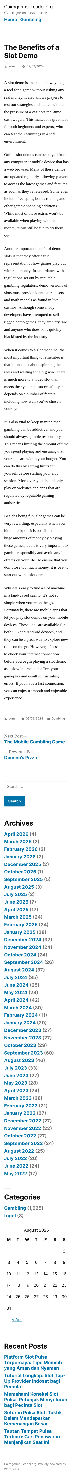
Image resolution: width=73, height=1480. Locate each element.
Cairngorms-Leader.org (28, 6)
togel (10, 1215)
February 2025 (21, 924)
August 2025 (19, 887)
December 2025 (22, 864)
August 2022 (19, 1151)
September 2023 (23, 1053)
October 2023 (20, 1045)
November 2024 (22, 947)
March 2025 (18, 917)
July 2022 (15, 1158)
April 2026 (16, 834)
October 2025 (20, 872)
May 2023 (15, 1083)
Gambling (30, 19)
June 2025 (16, 902)
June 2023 (16, 1075)
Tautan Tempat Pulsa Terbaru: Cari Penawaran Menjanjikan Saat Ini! (32, 1436)
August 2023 (19, 1060)
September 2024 (23, 962)
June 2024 (16, 985)
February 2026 (21, 849)
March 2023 (18, 1098)
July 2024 (15, 977)
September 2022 (23, 1143)
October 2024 (20, 955)
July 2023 (15, 1068)
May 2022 (15, 1173)
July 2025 (15, 894)
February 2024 (21, 1015)
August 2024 (19, 970)
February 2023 (21, 1105)
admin (13, 66)
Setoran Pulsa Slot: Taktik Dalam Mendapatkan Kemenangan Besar (33, 1418)
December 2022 (22, 1120)
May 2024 (15, 992)
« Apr (17, 1319)
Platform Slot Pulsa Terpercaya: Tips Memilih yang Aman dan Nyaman (33, 1362)
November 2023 (22, 1037)
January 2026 (20, 856)
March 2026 (18, 841)
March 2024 (18, 1007)
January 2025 (20, 932)
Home (10, 19)
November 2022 (22, 1128)
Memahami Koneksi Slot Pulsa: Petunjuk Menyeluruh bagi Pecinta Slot (35, 1399)
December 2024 (22, 939)
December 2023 (22, 1030)
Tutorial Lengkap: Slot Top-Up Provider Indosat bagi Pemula (35, 1381)
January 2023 (20, 1113)
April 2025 (16, 909)
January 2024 (20, 1022)
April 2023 (16, 1090)
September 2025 (23, 879)
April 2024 (16, 1000)
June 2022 (16, 1166)
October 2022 (20, 1136)
